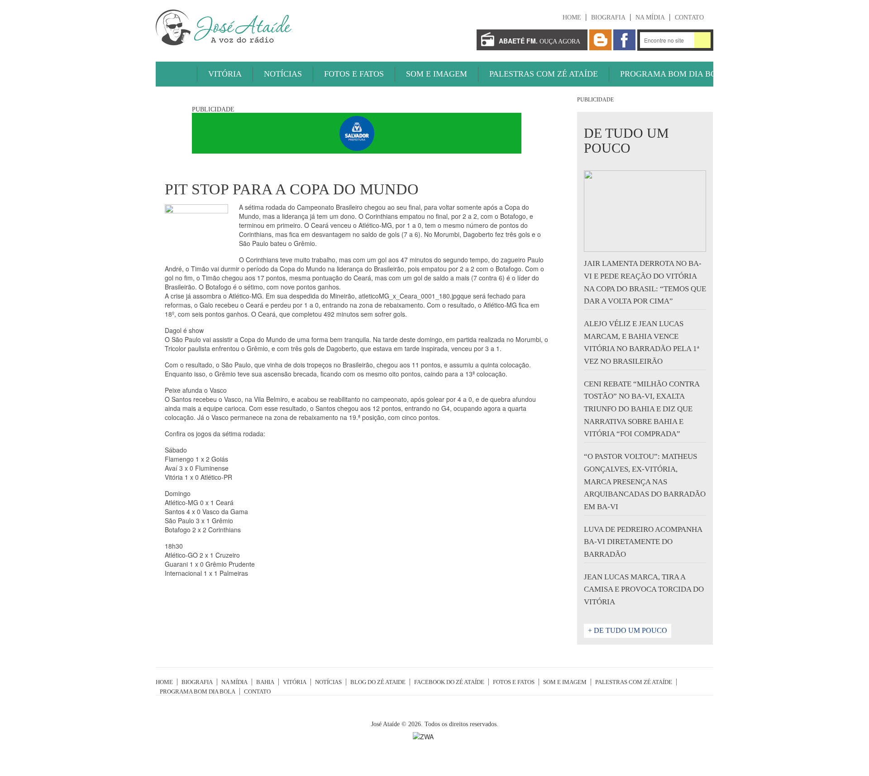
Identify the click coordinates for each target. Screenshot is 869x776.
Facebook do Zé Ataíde (449, 682)
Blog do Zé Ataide (378, 682)
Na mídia (650, 17)
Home (572, 17)
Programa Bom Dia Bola (673, 73)
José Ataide (223, 28)
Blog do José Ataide (600, 39)
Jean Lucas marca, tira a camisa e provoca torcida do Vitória (644, 589)
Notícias (283, 73)
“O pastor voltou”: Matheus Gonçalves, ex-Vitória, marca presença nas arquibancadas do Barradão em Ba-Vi (645, 481)
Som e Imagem (436, 73)
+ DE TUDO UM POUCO (627, 630)
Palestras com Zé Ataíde (543, 73)
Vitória (225, 73)
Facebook (624, 39)
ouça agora (539, 40)
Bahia (265, 682)
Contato (689, 17)
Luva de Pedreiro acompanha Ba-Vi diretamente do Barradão (643, 542)
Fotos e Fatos (354, 73)
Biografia (608, 17)
